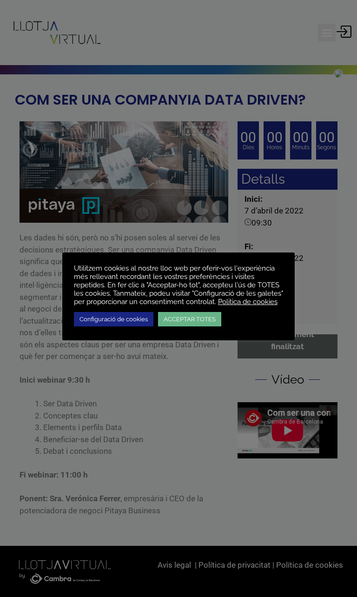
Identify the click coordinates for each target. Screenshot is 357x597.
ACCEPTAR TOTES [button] (190, 319)
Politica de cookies (248, 301)
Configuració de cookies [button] (113, 319)
